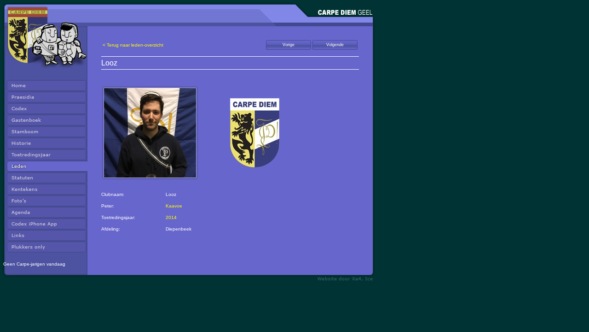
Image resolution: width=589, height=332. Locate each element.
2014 (171, 217)
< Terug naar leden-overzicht (133, 44)
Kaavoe (174, 205)
